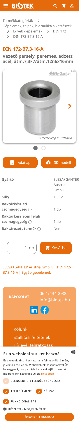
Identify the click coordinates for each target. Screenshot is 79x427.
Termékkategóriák (18, 20)
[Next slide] (69, 106)
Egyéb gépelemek (27, 31)
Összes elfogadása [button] (39, 417)
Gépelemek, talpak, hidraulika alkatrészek (37, 25)
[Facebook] (44, 310)
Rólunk (20, 329)
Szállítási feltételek (32, 337)
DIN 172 (59, 31)
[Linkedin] (34, 310)
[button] (39, 409)
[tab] (35, 148)
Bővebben (47, 373)
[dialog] (39, 386)
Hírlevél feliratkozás (33, 345)
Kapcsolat (19, 296)
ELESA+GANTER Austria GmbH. (28, 267)
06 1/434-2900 (54, 293)
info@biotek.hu (55, 300)
